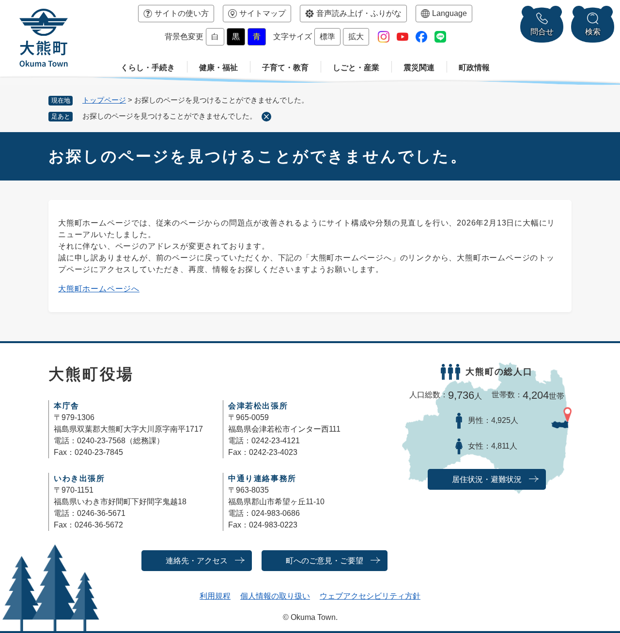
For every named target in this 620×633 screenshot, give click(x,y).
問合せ (542, 32)
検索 (593, 32)
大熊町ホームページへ (99, 289)
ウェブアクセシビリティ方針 (370, 596)
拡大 (356, 36)
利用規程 (215, 596)
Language (449, 13)
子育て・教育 (285, 67)
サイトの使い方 (182, 13)
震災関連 (418, 67)
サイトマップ (262, 13)
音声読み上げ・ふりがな (359, 13)
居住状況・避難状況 (487, 479)
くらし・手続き (148, 67)
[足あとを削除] (266, 116)
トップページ (104, 100)
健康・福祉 (218, 67)
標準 (327, 36)
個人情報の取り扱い (275, 596)
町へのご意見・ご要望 (324, 561)
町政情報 (474, 67)
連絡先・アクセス (197, 561)
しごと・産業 (356, 67)
